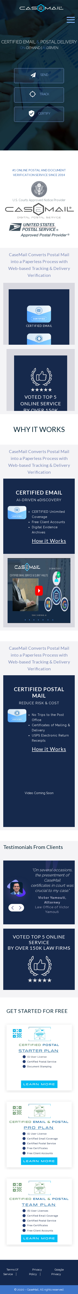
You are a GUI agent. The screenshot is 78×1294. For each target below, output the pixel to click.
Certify (43, 113)
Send (43, 75)
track (44, 94)
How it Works (49, 541)
